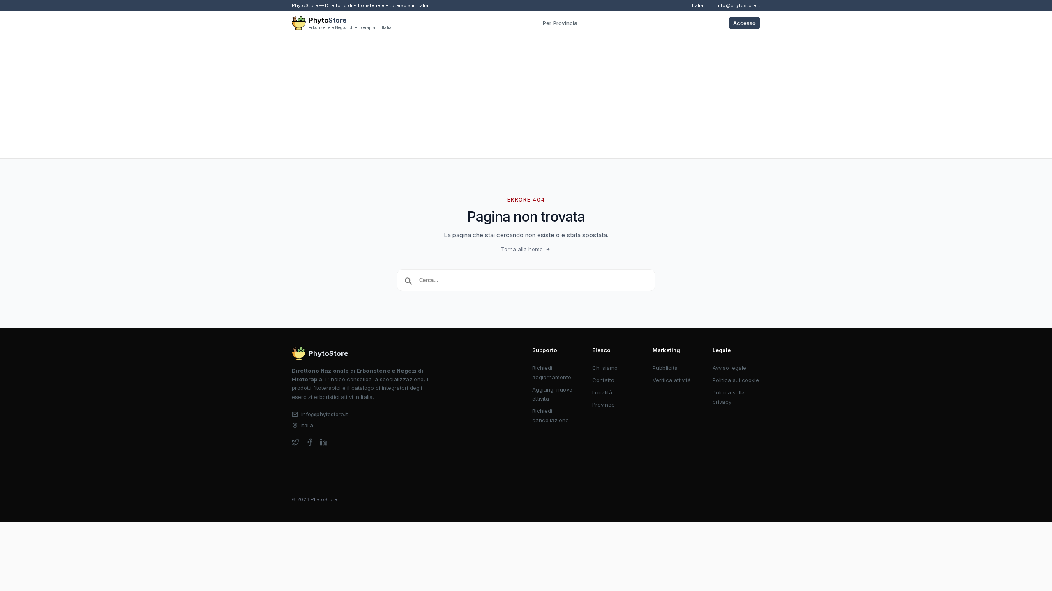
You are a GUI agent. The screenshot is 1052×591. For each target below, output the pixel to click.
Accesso (744, 23)
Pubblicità (665, 367)
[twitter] (296, 442)
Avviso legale (729, 367)
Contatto (603, 380)
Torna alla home (522, 249)
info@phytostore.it (738, 5)
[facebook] (310, 442)
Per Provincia (560, 23)
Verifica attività (672, 380)
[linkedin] (324, 442)
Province (603, 404)
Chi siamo (605, 367)
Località (602, 392)
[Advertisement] (526, 96)
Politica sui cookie (736, 380)
